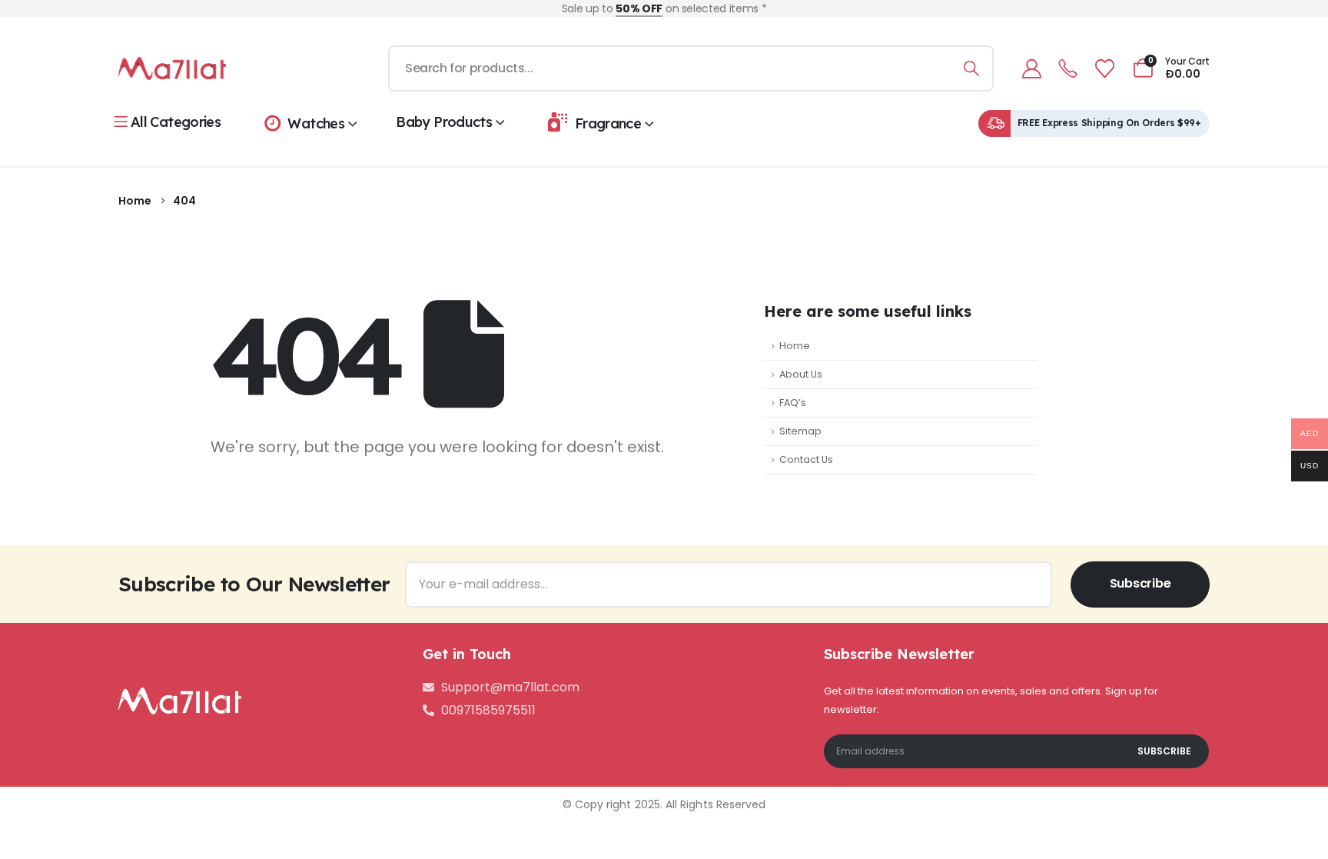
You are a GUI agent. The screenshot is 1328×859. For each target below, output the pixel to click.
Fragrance (608, 123)
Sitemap (800, 431)
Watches (315, 123)
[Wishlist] (1104, 68)
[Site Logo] (172, 68)
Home (794, 345)
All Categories (176, 122)
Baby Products (444, 122)
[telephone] (1067, 68)
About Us (800, 374)
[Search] (971, 68)
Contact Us (806, 459)
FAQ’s (792, 402)
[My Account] (1031, 68)
